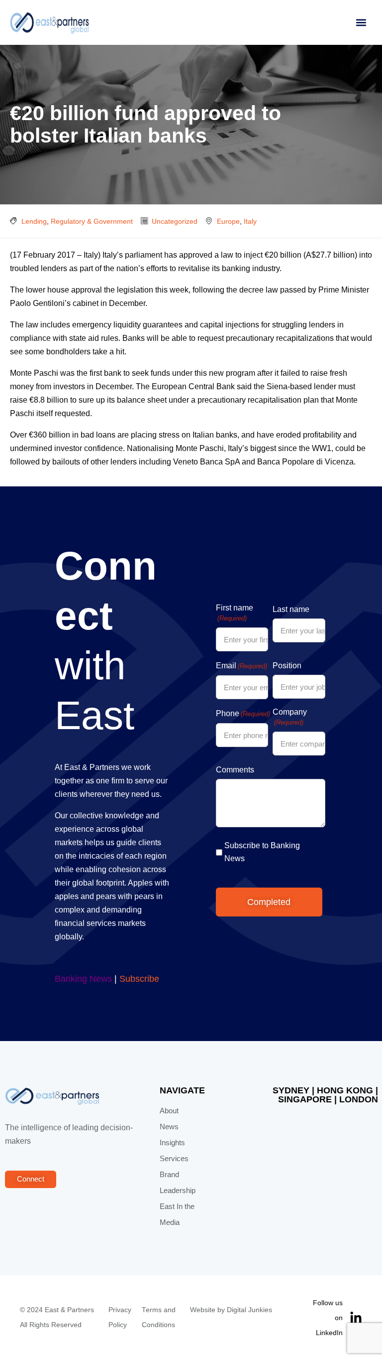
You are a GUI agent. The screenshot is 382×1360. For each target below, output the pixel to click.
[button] (361, 22)
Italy (250, 221)
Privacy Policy (119, 1317)
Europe (228, 221)
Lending (34, 221)
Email (241, 665)
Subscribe (139, 979)
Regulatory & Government (92, 221)
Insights (172, 1143)
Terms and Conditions (159, 1317)
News (169, 1127)
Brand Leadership (177, 1183)
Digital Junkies (249, 1310)
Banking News (83, 979)
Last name (291, 609)
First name (234, 613)
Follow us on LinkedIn (327, 1318)
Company (290, 717)
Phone (243, 713)
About (169, 1111)
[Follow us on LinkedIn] (356, 1318)
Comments (235, 769)
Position (287, 665)
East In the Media (177, 1214)
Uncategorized (174, 221)
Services (174, 1159)
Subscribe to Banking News (262, 852)
